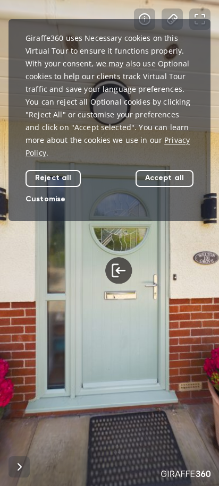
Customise (45, 198)
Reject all (53, 177)
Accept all (164, 177)
